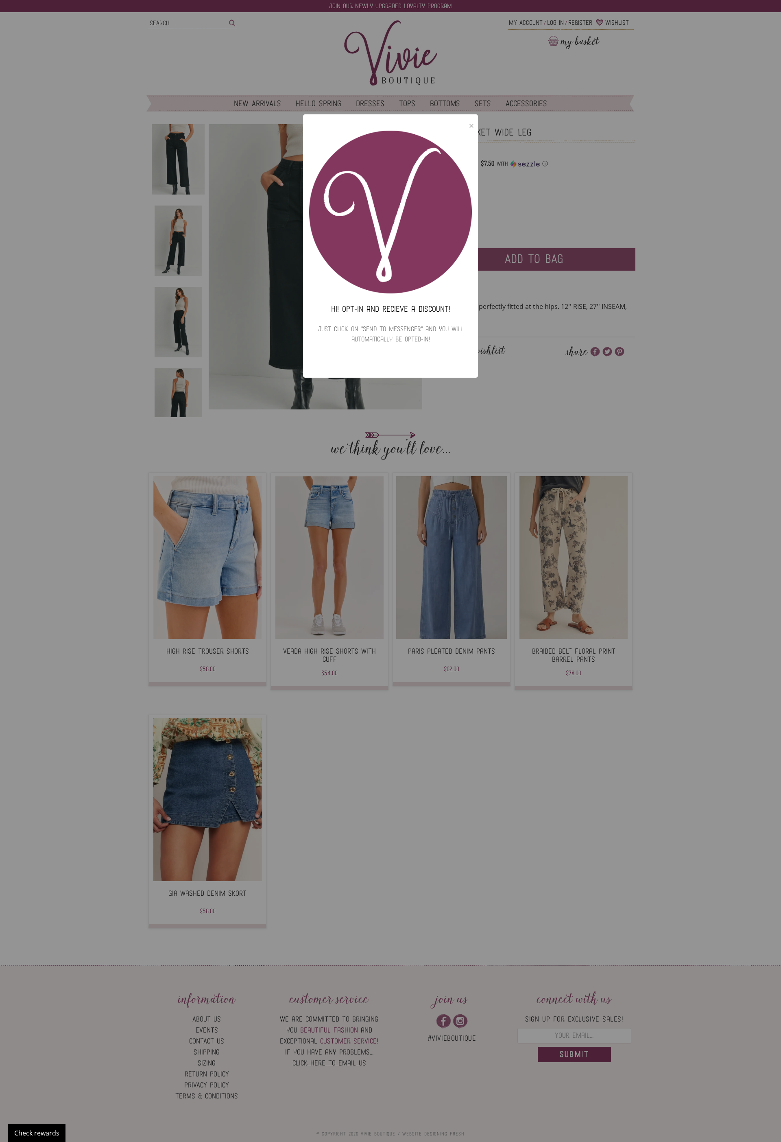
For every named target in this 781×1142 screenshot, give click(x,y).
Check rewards (36, 1133)
